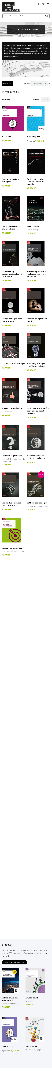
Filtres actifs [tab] (10, 92)
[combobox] (26, 15)
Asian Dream (33, 226)
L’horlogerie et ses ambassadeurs (10, 227)
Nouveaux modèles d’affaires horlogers (36, 457)
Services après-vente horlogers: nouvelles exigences (36, 274)
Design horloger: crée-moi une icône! (12, 320)
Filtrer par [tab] (7, 83)
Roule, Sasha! (31, 1046)
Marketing (6, 136)
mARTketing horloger (37, 503)
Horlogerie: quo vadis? (12, 456)
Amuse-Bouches (33, 998)
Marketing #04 (33, 136)
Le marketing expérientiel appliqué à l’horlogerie (12, 274)
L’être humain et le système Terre (10, 999)
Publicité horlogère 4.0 (12, 408)
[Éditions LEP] (11, 11)
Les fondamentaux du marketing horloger (11, 504)
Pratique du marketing (12, 548)
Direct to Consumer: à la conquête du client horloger (38, 411)
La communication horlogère (10, 180)
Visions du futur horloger (13, 363)
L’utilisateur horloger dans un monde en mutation (36, 181)
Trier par (26, 83)
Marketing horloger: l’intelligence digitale (36, 364)
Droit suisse (7, 1046)
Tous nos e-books (14, 962)
